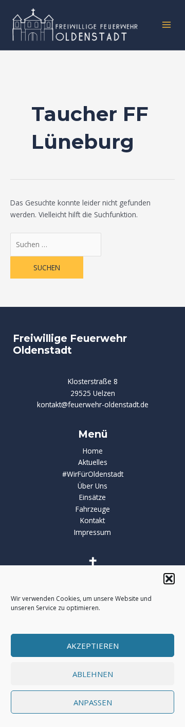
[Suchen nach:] (55, 244)
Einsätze (92, 497)
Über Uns (92, 486)
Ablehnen (92, 674)
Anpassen (92, 702)
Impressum (92, 532)
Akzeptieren (93, 646)
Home (93, 451)
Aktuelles (92, 462)
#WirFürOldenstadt (92, 474)
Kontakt (92, 520)
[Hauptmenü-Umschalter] (166, 25)
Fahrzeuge (93, 509)
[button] (169, 579)
